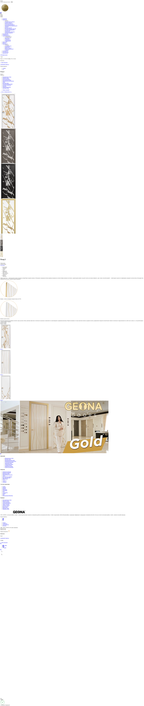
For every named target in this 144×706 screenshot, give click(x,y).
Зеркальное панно (8, 463)
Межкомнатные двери (7, 76)
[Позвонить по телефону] (0, 543)
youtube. (4, 68)
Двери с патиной (6, 504)
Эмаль (4, 475)
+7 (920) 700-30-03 (3, 62)
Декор (5, 481)
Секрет (4, 486)
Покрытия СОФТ (6, 473)
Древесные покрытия (7, 471)
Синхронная (5, 492)
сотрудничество (6, 524)
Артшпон (4, 482)
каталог (4, 522)
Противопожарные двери (7, 84)
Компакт (4, 487)
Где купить (2, 265)
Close (2, 699)
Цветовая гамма (6, 88)
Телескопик (5, 490)
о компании (5, 523)
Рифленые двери (6, 509)
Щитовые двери (6, 508)
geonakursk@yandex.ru (4, 64)
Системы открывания (7, 85)
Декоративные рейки (7, 87)
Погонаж (4, 86)
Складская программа (9, 462)
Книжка (4, 488)
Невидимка (5, 489)
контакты (4, 525)
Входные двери (6, 83)
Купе (4, 491)
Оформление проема (9, 466)
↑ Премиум (6, 91)
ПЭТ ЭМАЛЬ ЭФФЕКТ (7, 476)
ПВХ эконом (5, 478)
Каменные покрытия (7, 472)
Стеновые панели (8, 465)
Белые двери (5, 507)
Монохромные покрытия (7, 474)
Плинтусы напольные (9, 467)
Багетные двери (6, 506)
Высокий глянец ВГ (6, 477)
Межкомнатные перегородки (10, 461)
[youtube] (3, 518)
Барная (4, 493)
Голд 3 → (10, 91)
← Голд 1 (2, 91)
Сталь (4, 479)
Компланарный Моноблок (8, 495)
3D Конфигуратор (3, 54)
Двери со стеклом (6, 505)
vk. (3, 69)
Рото (3, 494)
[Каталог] (0, 12)
